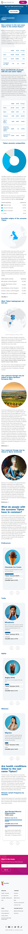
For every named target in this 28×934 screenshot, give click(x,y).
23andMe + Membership (6, 898)
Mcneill (23, 360)
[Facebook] (6, 927)
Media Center (17, 898)
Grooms (8, 361)
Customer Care (17, 905)
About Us (16, 895)
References (4, 445)
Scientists (16, 913)
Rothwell (11, 360)
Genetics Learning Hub (19, 902)
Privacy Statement (5, 913)
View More (4, 296)
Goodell (19, 360)
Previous (11, 592)
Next (17, 592)
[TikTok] (21, 927)
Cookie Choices (4, 915)
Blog (15, 900)
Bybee (6, 360)
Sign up (6, 869)
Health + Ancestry (5, 893)
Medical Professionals (18, 911)
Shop (23, 2)
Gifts (2, 900)
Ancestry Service (4, 895)
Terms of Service (4, 911)
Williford (15, 360)
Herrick (3, 360)
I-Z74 (11, 348)
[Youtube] (9, 927)
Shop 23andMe (14, 11)
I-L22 (4, 355)
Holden (12, 361)
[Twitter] (15, 927)
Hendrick (3, 361)
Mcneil (16, 361)
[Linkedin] (18, 927)
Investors (16, 893)
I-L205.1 (24, 353)
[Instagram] (12, 927)
